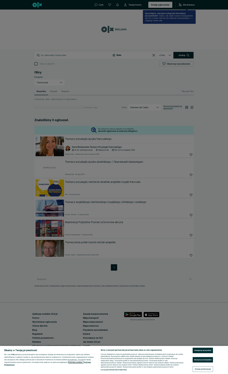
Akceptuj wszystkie (202, 350)
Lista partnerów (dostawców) (114, 370)
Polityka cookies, (75, 362)
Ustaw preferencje (203, 369)
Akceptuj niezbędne (203, 360)
